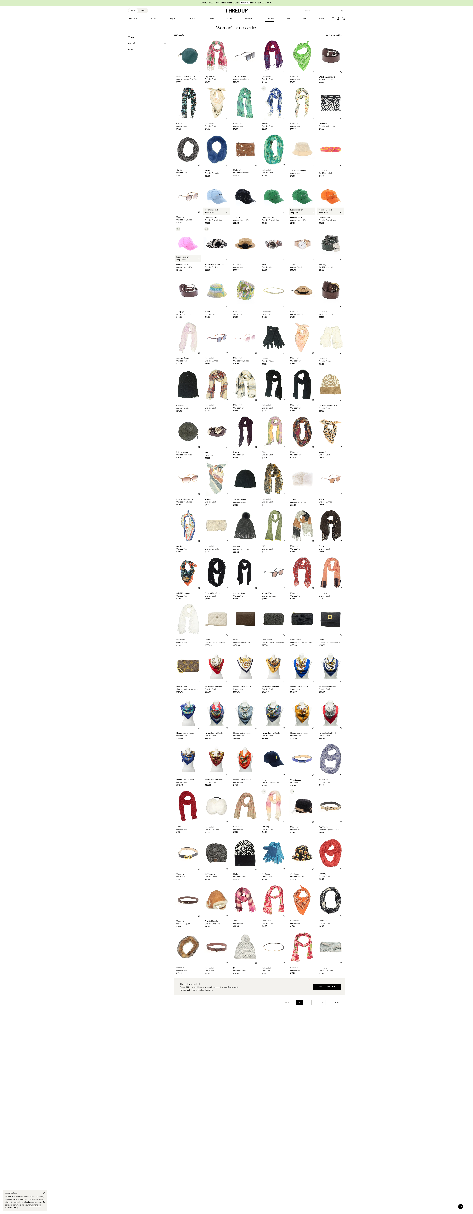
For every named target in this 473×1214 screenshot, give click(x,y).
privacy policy (13, 1208)
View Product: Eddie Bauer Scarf (330, 765)
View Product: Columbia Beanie (188, 390)
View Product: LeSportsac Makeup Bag (330, 108)
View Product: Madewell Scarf (330, 437)
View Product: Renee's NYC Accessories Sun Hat (216, 249)
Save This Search (327, 987)
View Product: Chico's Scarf (188, 108)
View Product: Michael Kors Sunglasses (273, 578)
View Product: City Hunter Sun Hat (302, 859)
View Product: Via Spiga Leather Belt (188, 296)
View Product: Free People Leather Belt (330, 249)
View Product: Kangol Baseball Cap (273, 765)
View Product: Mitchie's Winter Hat (245, 531)
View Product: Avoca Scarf (188, 812)
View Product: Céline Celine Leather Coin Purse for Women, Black (330, 625)
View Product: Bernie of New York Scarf (216, 578)
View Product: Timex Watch (302, 249)
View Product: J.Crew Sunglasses (330, 484)
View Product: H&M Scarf (273, 531)
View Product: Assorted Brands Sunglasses (245, 62)
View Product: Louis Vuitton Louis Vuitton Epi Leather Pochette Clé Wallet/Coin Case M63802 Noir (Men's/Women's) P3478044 (302, 625)
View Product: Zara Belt (216, 437)
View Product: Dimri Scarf (273, 437)
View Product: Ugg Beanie (245, 953)
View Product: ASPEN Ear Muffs (216, 155)
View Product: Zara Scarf (245, 906)
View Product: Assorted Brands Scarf (188, 343)
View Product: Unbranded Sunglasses (188, 202)
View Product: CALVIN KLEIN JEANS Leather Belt (330, 62)
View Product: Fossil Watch (273, 249)
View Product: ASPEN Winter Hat (302, 484)
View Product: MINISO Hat (216, 296)
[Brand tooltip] (134, 43)
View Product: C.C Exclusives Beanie (216, 859)
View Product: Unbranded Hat (302, 812)
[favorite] (198, 71)
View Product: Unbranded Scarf (273, 62)
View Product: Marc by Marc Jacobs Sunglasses (188, 484)
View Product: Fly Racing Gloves (273, 859)
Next (337, 1002)
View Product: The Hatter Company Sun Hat (302, 155)
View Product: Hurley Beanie (245, 859)
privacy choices (35, 1205)
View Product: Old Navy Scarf (188, 155)
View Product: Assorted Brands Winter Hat (216, 906)
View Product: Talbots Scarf (273, 108)
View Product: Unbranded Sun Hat (302, 296)
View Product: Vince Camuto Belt (302, 765)
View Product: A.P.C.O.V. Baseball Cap (245, 202)
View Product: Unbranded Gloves (330, 343)
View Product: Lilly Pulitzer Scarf (216, 62)
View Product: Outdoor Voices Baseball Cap (216, 202)
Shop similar (209, 212)
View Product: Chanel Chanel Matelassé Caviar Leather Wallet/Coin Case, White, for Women (216, 625)
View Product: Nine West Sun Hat (245, 249)
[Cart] (343, 18)
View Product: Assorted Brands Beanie (245, 484)
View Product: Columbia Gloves (273, 343)
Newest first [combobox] (337, 35)
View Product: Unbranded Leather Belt (330, 296)
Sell (143, 10)
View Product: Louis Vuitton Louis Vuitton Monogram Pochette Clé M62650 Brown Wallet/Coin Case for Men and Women (188, 671)
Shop (133, 10)
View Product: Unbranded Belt (330, 155)
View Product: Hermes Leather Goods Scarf (216, 671)
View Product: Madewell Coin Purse (245, 155)
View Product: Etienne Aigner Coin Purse (188, 437)
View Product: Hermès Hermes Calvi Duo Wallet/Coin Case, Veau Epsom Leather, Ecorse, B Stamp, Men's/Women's (245, 625)
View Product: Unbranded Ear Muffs (216, 531)
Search (307, 10)
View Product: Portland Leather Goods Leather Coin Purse (188, 62)
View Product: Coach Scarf (330, 531)
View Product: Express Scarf (245, 437)
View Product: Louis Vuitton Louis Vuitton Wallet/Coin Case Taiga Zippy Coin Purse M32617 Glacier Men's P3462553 (273, 625)
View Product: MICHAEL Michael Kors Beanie (330, 390)
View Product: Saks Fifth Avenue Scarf (188, 578)
